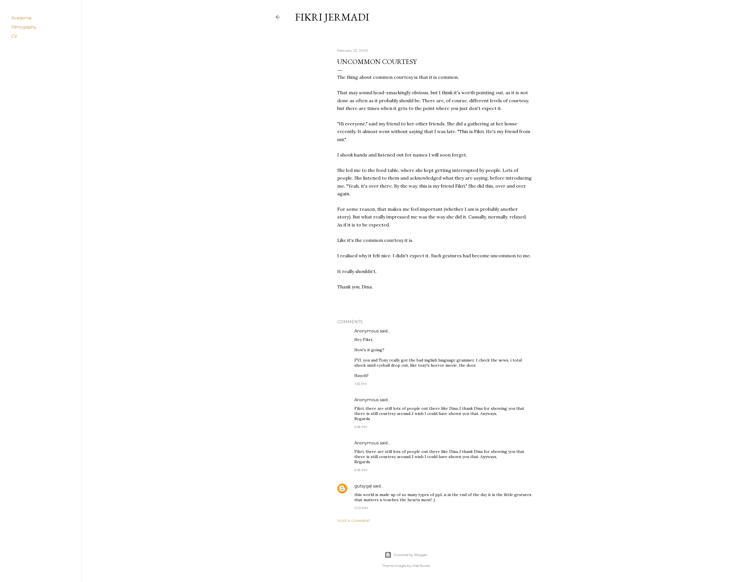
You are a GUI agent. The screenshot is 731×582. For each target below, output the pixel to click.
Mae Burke (421, 565)
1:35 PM (360, 384)
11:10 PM (361, 508)
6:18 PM (360, 427)
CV (14, 36)
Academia (21, 18)
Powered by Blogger (410, 555)
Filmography (23, 27)
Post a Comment (353, 521)
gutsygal (363, 486)
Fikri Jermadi (332, 17)
